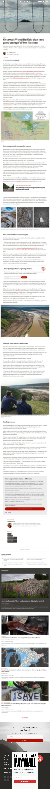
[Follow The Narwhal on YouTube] (11, 777)
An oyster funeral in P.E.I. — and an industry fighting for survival (22, 601)
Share (6, 57)
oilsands (9, 533)
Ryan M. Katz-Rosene (7, 639)
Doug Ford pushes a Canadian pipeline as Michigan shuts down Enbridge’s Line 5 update (37, 563)
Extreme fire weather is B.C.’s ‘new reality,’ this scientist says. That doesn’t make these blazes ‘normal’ (13, 559)
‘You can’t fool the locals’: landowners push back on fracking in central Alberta (36, 558)
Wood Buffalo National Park (34, 71)
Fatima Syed (5, 673)
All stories (25, 717)
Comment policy (43, 784)
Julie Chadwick (5, 707)
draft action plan (19, 291)
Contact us (6, 770)
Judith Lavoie (12, 52)
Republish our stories (8, 774)
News (4, 37)
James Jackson (16, 639)
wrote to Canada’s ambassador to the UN (27, 248)
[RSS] (8, 780)
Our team (6, 759)
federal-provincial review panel (20, 78)
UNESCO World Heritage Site (11, 538)
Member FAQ (7, 765)
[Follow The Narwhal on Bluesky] (5, 777)
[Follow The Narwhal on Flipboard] (8, 777)
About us (6, 757)
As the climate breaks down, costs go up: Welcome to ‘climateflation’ (20, 637)
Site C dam (38, 75)
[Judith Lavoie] (5, 53)
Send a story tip (7, 772)
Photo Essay (4, 599)
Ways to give (6, 764)
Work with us (7, 761)
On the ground (5, 702)
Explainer (4, 668)
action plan (22, 71)
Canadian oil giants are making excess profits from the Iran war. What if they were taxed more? (13, 564)
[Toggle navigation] (3, 2)
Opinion (3, 636)
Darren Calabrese (6, 603)
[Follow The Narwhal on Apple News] (5, 780)
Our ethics (6, 762)
